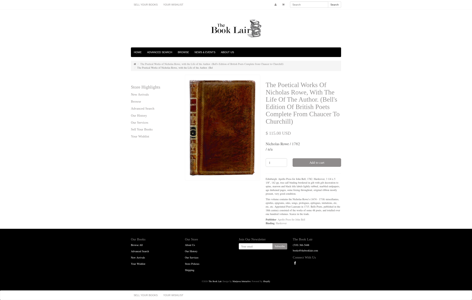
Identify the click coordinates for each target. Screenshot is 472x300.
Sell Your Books (146, 4)
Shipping (189, 270)
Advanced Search (159, 52)
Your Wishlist (173, 4)
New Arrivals (140, 94)
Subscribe (280, 246)
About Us (227, 52)
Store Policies (192, 263)
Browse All (137, 245)
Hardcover (281, 223)
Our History (139, 115)
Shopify (266, 281)
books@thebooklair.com (305, 250)
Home (138, 52)
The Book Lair (215, 281)
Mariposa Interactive (241, 281)
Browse (183, 52)
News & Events (205, 52)
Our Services (139, 122)
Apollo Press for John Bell (291, 219)
